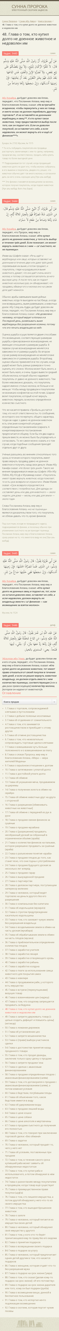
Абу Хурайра (9, 97)
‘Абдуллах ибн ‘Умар (13, 658)
